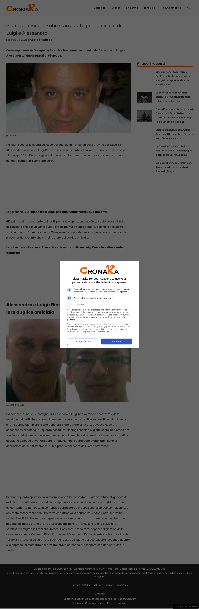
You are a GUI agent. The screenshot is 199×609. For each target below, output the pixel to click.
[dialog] (99, 304)
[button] (99, 304)
